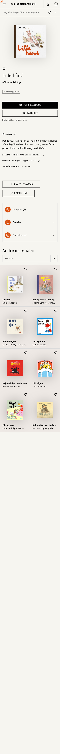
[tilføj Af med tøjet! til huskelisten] (26, 311)
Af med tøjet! (9, 341)
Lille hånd (20, 155)
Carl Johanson (39, 387)
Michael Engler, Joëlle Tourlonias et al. (42, 428)
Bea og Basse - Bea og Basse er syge (43, 300)
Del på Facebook (23, 183)
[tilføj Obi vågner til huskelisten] (56, 353)
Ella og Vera (8, 425)
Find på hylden (30, 113)
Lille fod (28, 155)
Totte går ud (38, 341)
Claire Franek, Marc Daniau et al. (13, 345)
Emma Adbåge (13, 82)
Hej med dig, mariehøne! (14, 383)
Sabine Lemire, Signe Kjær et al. (42, 303)
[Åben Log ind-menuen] (48, 4)
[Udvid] (43, 155)
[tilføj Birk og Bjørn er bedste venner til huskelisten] (56, 395)
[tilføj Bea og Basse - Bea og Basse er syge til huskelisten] (56, 269)
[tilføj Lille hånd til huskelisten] (4, 68)
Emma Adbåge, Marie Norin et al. (13, 428)
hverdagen (16, 160)
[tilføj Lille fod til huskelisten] (26, 269)
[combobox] (30, 12)
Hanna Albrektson (11, 387)
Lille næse (36, 155)
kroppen (25, 160)
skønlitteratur (26, 166)
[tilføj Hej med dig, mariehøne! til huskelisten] (26, 353)
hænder (32, 160)
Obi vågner (38, 383)
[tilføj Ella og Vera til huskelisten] (26, 395)
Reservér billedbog (30, 105)
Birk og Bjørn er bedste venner (44, 425)
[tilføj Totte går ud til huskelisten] (56, 311)
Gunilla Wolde (39, 345)
